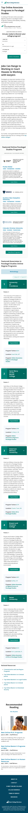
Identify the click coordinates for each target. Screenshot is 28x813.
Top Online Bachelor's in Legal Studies (15, 679)
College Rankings (14, 790)
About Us (14, 779)
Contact (14, 783)
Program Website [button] (14, 343)
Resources (14, 797)
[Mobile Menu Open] (2, 2)
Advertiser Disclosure (6, 807)
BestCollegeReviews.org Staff (12, 26)
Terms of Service (14, 793)
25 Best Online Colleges (14, 786)
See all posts (14, 711)
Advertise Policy (15, 807)
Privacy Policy (22, 807)
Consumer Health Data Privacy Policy (17, 810)
